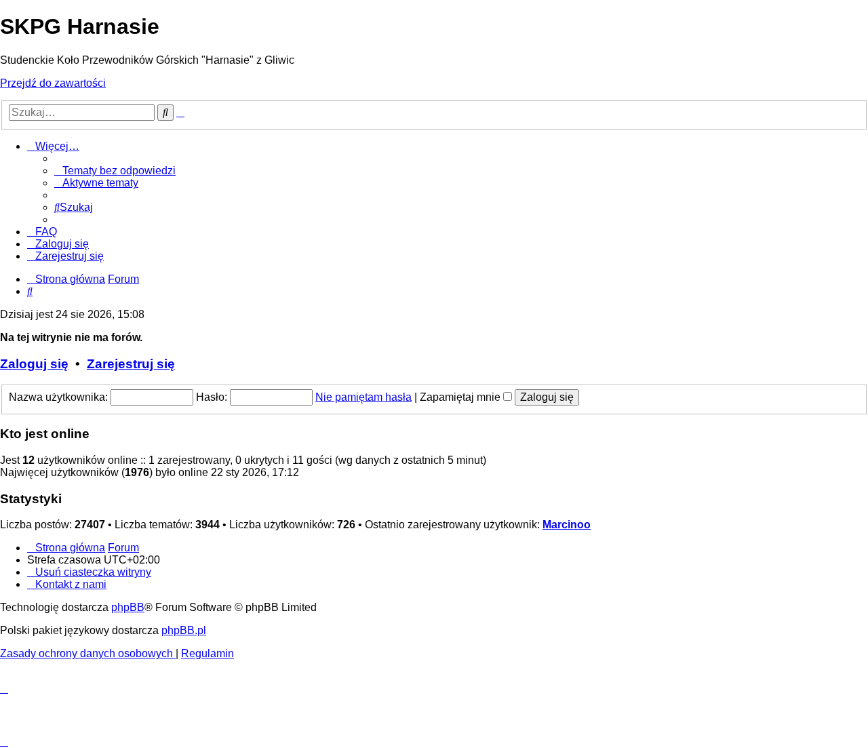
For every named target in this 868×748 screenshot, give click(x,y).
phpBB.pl (183, 630)
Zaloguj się (34, 364)
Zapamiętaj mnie (461, 397)
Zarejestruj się (131, 364)
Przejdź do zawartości (53, 83)
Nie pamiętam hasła (363, 397)
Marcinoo (566, 524)
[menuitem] (115, 170)
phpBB (127, 607)
